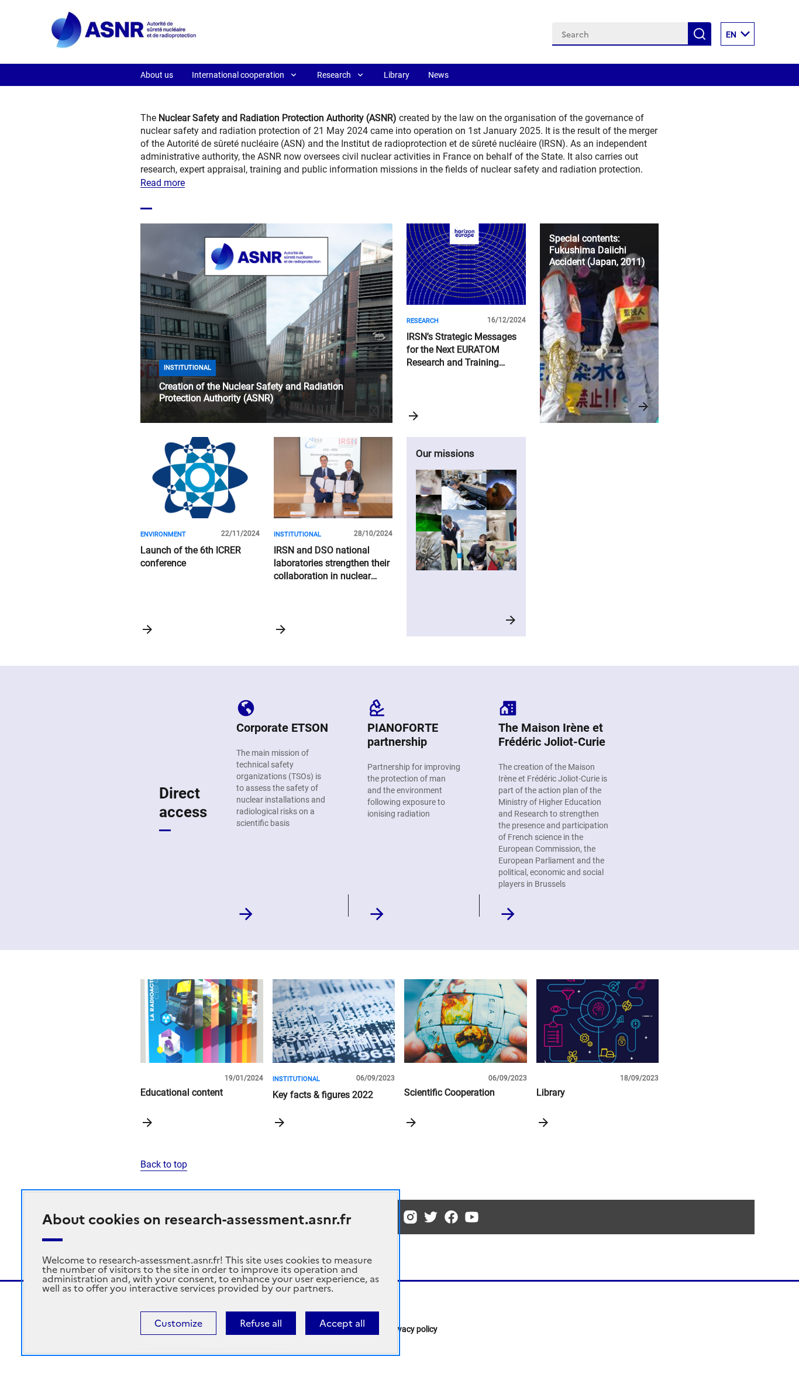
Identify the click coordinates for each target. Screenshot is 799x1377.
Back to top (163, 1164)
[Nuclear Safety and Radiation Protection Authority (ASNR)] (123, 45)
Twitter (431, 1217)
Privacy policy (413, 1329)
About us (156, 75)
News (438, 75)
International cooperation (238, 75)
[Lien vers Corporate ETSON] (246, 910)
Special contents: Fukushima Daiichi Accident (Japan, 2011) (599, 323)
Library (396, 75)
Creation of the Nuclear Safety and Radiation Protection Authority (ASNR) (266, 323)
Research (334, 75)
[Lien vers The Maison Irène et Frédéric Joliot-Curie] (508, 910)
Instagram (410, 1217)
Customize (178, 1323)
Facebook (451, 1217)
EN (731, 34)
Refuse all (261, 1323)
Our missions (466, 536)
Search (699, 34)
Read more (162, 182)
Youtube (472, 1217)
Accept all (342, 1323)
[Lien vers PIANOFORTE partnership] (377, 910)
